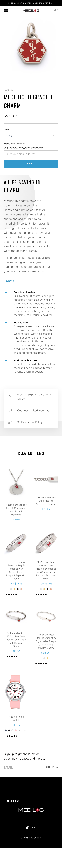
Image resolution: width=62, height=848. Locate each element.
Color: (7, 129)
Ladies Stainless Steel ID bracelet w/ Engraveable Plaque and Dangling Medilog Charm (46, 616)
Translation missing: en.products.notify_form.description (24, 145)
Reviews (9, 280)
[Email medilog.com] (33, 828)
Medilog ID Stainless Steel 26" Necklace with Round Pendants (16, 483)
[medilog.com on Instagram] (28, 828)
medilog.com (31, 10)
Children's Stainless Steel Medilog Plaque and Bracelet (46, 479)
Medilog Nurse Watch (16, 692)
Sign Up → (51, 767)
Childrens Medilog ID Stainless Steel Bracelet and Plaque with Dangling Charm (16, 615)
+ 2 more (23, 730)
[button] (11, 594)
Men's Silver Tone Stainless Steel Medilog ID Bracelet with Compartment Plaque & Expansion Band (46, 543)
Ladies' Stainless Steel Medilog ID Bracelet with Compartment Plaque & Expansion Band (16, 543)
